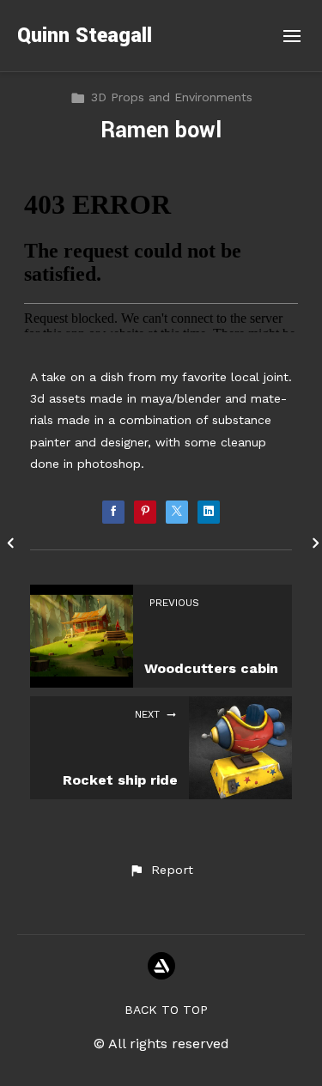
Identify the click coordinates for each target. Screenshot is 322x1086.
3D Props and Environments (171, 97)
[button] (160, 870)
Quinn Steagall (84, 35)
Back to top (166, 1009)
